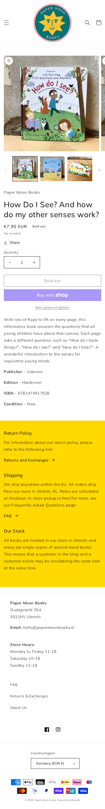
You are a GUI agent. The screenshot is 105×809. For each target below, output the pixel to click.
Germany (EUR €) (50, 763)
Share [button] (15, 242)
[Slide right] (99, 170)
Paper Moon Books (45, 800)
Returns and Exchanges (26, 460)
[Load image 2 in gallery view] (52, 168)
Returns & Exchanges (29, 696)
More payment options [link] (52, 307)
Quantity (11, 252)
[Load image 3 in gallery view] (79, 168)
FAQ (8, 515)
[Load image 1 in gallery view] (24, 168)
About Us (18, 707)
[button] (6, 22)
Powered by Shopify (68, 800)
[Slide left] (5, 170)
